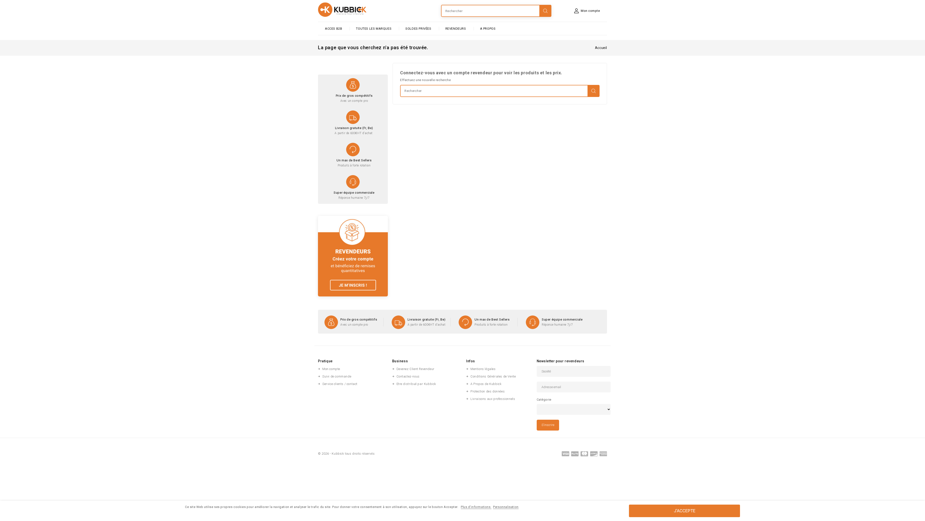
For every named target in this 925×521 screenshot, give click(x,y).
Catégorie (544, 399)
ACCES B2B (333, 28)
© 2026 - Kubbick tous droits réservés (346, 453)
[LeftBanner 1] (353, 256)
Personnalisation (506, 507)
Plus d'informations (476, 507)
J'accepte (684, 510)
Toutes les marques (373, 28)
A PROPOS (488, 28)
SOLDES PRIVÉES (418, 28)
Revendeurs (455, 28)
